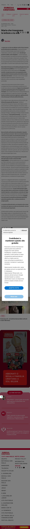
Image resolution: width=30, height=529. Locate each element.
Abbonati (24, 230)
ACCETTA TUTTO (14, 288)
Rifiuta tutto (14, 296)
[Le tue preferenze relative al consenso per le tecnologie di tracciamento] (1, 396)
